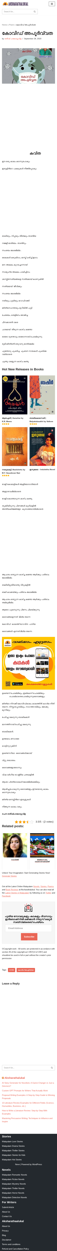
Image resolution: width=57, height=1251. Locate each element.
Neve (17, 1164)
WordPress (37, 1164)
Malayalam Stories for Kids (13, 1155)
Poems (51, 886)
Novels (36, 886)
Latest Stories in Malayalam (17, 893)
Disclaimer (6, 1240)
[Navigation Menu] (52, 4)
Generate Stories (9, 876)
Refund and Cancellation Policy (15, 1249)
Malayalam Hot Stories (12, 1159)
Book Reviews (12, 889)
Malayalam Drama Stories (13, 1146)
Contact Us (7, 1216)
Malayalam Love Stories (12, 1141)
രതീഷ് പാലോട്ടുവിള (13, 39)
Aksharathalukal (15, 1077)
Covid (11, 970)
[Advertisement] (28, 121)
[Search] (35, 11)
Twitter (48, 893)
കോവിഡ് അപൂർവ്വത (26, 970)
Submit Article (8, 1207)
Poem (11, 25)
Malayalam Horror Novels (13, 1193)
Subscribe (29, 937)
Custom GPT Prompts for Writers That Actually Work (25, 1090)
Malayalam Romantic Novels (14, 1175)
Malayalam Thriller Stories (13, 1150)
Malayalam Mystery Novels (14, 1184)
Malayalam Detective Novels (14, 1197)
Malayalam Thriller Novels (13, 1188)
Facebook (6, 896)
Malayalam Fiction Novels (13, 1179)
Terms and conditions (11, 1244)
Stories (43, 886)
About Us (6, 1212)
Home (4, 25)
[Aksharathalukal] (15, 4)
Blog (4, 1235)
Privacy (5, 1231)
